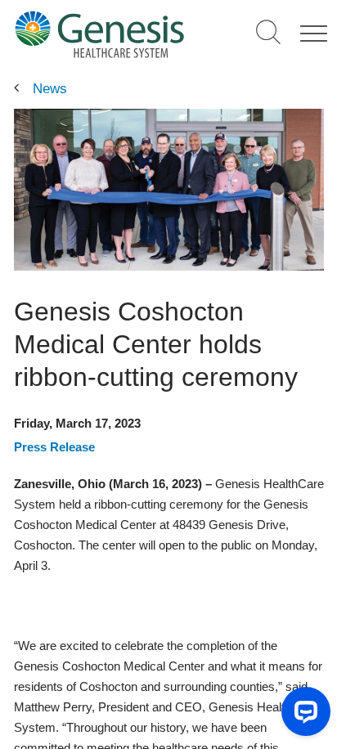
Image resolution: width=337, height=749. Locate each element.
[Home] (99, 34)
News (50, 88)
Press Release (54, 447)
